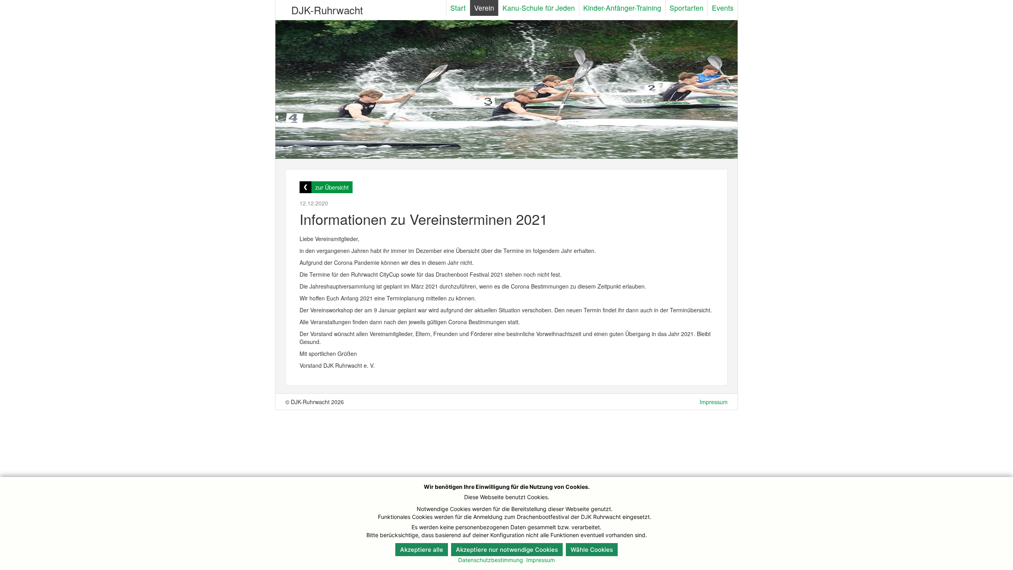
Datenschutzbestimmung (490, 560)
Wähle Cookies (592, 549)
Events (723, 8)
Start (458, 8)
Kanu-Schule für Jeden (539, 8)
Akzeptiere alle (421, 549)
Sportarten (687, 8)
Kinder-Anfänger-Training (622, 8)
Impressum (714, 402)
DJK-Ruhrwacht (327, 9)
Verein (484, 8)
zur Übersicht (332, 187)
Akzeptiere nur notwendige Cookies (507, 549)
